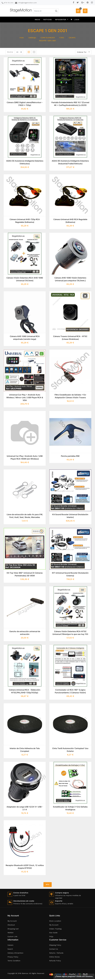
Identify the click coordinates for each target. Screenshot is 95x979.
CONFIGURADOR (48, 38)
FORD (61, 38)
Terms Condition (14, 961)
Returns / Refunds (56, 953)
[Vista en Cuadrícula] (29, 52)
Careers (10, 945)
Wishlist (10, 933)
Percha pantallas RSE (70, 456)
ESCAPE (72, 38)
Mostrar (10, 52)
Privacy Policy (13, 957)
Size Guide (53, 933)
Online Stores (54, 957)
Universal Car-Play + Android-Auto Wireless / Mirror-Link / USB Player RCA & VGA (24, 397)
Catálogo (32, 38)
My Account (12, 921)
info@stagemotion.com (27, 3)
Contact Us (53, 949)
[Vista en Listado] (34, 52)
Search (10, 949)
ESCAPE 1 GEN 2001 (47, 41)
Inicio (21, 38)
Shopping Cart (13, 929)
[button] (71, 19)
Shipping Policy (55, 945)
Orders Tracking (55, 929)
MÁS (47, 884)
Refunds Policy (55, 961)
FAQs (51, 936)
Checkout (11, 925)
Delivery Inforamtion (15, 953)
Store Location (55, 921)
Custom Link (12, 936)
